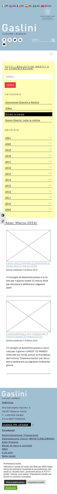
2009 (8, 209)
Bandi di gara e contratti (17, 445)
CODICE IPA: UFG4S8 (17, 424)
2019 (8, 149)
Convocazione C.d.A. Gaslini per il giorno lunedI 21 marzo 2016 (27, 335)
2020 (8, 143)
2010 (8, 203)
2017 (8, 161)
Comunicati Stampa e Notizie (22, 102)
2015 (8, 173)
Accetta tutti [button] (11, 487)
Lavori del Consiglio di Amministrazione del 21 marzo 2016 (28, 264)
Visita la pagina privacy (15, 482)
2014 (8, 179)
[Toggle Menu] (51, 54)
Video (8, 108)
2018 (8, 155)
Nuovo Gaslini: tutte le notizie (22, 120)
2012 (8, 191)
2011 (8, 197)
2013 (8, 185)
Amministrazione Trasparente (20, 435)
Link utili (7, 452)
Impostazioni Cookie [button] (36, 482)
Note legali (9, 456)
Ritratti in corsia (14, 114)
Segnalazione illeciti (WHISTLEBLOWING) (28, 438)
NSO (5, 449)
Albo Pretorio (10, 442)
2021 (8, 137)
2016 (8, 167)
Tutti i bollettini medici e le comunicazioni (27, 67)
